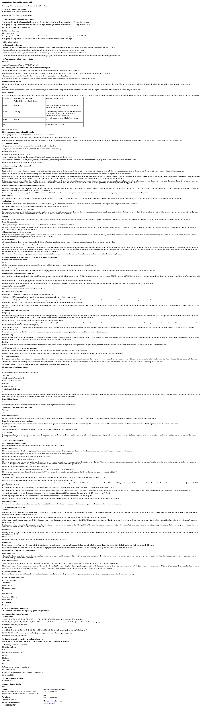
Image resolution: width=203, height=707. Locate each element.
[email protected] (49, 703)
